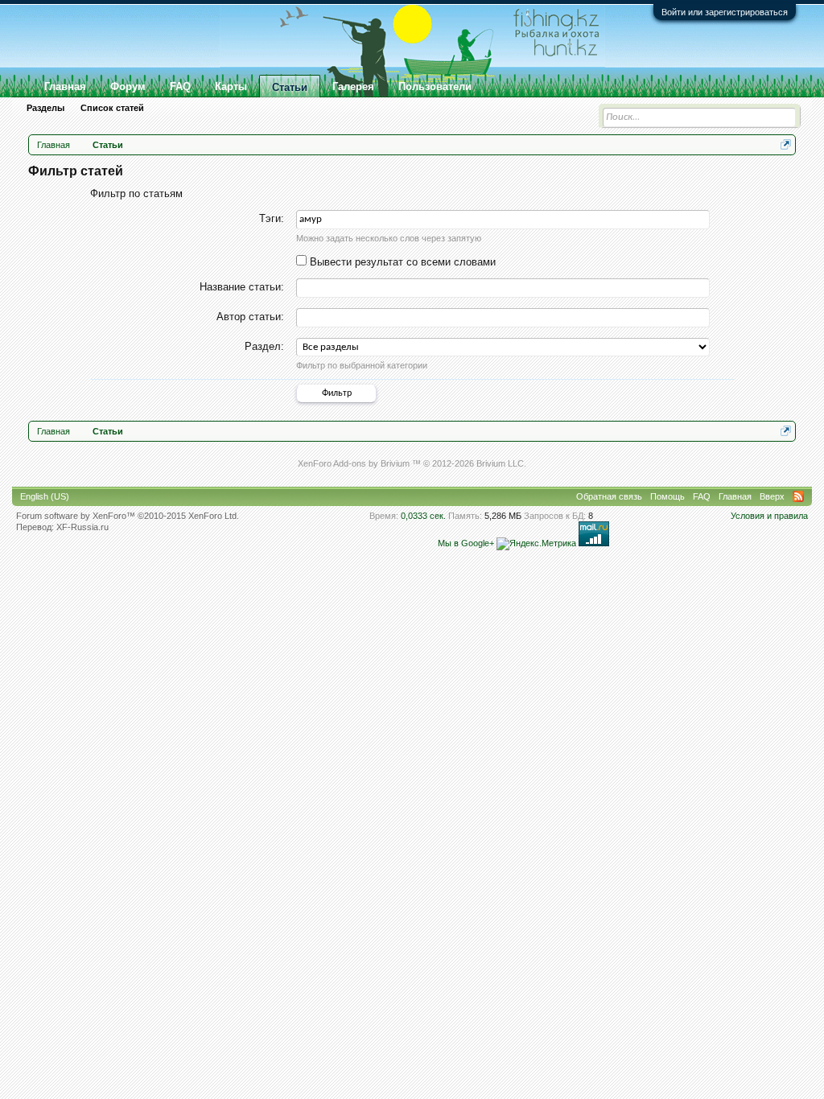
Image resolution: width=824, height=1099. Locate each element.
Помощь (667, 496)
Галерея (353, 86)
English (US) (44, 496)
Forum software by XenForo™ (127, 516)
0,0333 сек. (423, 516)
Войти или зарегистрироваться (724, 12)
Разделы (45, 108)
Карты (231, 86)
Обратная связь (609, 496)
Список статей (112, 108)
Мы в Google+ (466, 543)
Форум (128, 86)
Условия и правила (769, 516)
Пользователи (435, 86)
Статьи (289, 87)
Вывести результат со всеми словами (401, 262)
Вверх (772, 496)
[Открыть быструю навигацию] (786, 144)
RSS (798, 496)
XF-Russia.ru (82, 527)
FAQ (180, 86)
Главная (65, 86)
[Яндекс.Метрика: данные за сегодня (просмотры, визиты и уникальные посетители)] (536, 543)
